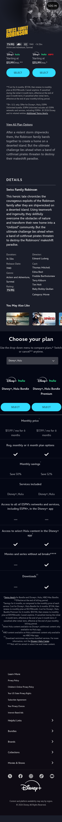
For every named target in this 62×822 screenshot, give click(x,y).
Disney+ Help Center (40, 641)
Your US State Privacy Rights (19, 693)
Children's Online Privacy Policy (21, 687)
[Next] (56, 318)
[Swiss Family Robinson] (17, 319)
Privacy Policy (13, 680)
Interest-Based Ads (15, 713)
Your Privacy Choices (16, 706)
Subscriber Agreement (17, 700)
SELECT (18, 72)
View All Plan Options (19, 124)
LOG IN (52, 5)
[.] (10, 776)
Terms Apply (10, 597)
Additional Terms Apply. (37, 113)
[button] (31, 720)
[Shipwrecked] (44, 319)
